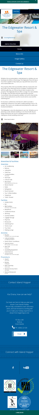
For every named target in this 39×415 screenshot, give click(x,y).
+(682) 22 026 (22, 328)
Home (19, 49)
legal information (20, 409)
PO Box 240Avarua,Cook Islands (19, 322)
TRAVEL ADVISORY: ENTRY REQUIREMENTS (18, 1)
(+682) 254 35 (19, 412)
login (28, 409)
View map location (9, 119)
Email (19, 334)
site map (12, 409)
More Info (19, 54)
